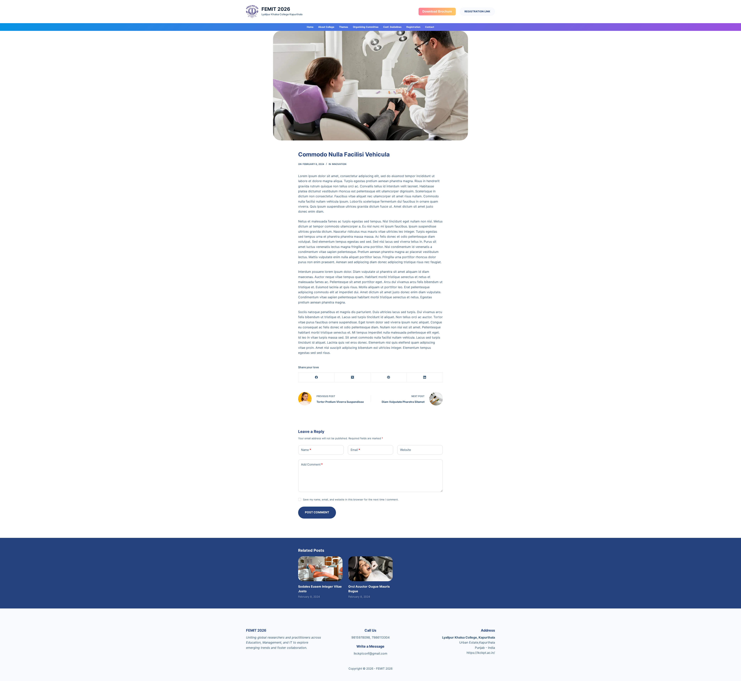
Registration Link (477, 11)
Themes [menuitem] (343, 26)
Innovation (339, 164)
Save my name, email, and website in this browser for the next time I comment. (351, 499)
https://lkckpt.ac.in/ (481, 653)
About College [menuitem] (326, 26)
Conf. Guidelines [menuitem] (392, 26)
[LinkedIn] (425, 377)
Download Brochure (437, 11)
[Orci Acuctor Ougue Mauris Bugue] (370, 568)
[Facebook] (316, 377)
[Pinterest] (389, 377)
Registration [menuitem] (413, 26)
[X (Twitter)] (352, 377)
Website (405, 450)
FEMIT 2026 (275, 9)
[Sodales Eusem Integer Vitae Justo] (320, 568)
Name (306, 450)
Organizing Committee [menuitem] (365, 26)
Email (355, 450)
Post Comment (317, 512)
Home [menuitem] (310, 26)
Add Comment (312, 464)
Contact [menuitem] (429, 26)
